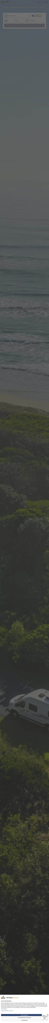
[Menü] (47, 1015)
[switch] (45, 1018)
